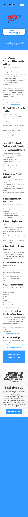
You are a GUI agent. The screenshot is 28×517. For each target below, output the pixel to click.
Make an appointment (14, 31)
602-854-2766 (14, 411)
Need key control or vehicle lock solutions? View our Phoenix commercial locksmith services (11, 102)
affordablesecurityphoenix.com (11, 333)
